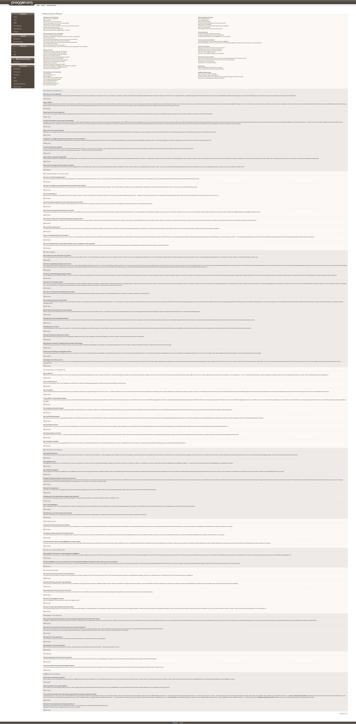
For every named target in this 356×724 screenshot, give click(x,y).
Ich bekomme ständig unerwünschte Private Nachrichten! (211, 35)
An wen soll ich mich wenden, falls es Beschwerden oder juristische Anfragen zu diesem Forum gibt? (220, 76)
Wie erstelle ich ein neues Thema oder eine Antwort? (55, 51)
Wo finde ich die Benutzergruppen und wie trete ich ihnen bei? (212, 23)
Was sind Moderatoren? (203, 20)
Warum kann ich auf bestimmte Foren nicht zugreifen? (55, 60)
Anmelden (175, 722)
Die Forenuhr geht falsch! (49, 37)
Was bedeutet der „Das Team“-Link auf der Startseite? (210, 28)
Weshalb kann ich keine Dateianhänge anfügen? (54, 61)
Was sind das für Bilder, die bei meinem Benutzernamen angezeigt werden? (60, 42)
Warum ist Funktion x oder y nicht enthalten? (208, 75)
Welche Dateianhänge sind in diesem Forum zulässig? (210, 67)
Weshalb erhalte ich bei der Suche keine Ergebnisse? (210, 49)
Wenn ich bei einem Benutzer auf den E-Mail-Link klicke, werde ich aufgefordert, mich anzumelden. (65, 46)
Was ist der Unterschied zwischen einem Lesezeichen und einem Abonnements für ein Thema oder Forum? (222, 58)
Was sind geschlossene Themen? (51, 83)
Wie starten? (17, 39)
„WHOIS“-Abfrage (155, 695)
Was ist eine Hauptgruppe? (204, 27)
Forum (43, 5)
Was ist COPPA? (47, 20)
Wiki (38, 5)
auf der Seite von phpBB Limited (194, 679)
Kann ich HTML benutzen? (49, 74)
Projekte (16, 32)
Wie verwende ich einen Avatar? (50, 43)
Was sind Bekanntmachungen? (50, 80)
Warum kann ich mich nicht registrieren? (52, 21)
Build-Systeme (17, 86)
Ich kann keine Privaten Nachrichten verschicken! (209, 33)
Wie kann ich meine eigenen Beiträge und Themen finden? (211, 53)
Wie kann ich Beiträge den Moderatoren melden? (54, 64)
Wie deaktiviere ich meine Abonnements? (207, 62)
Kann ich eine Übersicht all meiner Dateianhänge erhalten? (211, 69)
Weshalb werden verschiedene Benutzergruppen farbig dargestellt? (213, 25)
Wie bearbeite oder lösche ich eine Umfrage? (53, 58)
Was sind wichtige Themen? (49, 82)
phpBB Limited (237, 212)
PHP (15, 55)
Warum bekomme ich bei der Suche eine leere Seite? (210, 50)
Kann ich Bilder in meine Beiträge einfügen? (53, 77)
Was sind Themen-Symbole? (49, 84)
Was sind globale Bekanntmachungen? (52, 79)
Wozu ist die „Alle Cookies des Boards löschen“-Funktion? (56, 30)
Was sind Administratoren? (204, 18)
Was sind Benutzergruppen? (204, 21)
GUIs (15, 78)
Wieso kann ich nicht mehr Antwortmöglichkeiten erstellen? (56, 57)
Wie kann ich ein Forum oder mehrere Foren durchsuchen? (211, 47)
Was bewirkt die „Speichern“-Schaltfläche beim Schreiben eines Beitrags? (59, 65)
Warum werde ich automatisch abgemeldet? (53, 28)
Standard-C (17, 62)
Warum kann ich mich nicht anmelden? (52, 24)
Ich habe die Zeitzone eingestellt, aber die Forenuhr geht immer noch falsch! (60, 39)
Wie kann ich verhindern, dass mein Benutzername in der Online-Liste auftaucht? (61, 36)
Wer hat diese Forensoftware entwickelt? (207, 73)
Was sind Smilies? (47, 76)
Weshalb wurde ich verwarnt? (50, 62)
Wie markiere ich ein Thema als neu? (51, 68)
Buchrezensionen (18, 42)
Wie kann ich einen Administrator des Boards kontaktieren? (211, 78)
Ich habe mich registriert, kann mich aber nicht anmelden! (56, 23)
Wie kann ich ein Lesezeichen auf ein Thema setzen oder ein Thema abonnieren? (216, 59)
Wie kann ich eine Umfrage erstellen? (51, 55)
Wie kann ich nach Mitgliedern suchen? (207, 52)
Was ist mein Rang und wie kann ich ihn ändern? (54, 45)
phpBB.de (248, 212)
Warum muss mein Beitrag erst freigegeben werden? (55, 67)
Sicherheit (16, 75)
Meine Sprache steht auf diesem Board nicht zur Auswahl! (56, 40)
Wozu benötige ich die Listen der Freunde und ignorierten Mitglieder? (213, 41)
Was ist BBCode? (47, 73)
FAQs (15, 23)
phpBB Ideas (115, 687)
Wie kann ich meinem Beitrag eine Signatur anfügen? (55, 54)
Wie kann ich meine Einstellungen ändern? (52, 35)
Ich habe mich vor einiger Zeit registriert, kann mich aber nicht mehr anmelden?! (61, 25)
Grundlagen (17, 72)
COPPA (126, 122)
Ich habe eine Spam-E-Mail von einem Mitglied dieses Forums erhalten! (214, 36)
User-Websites (17, 29)
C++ (15, 52)
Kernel (15, 81)
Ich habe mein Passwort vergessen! (51, 27)
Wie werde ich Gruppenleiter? (204, 24)
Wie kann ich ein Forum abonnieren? (206, 61)
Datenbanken (17, 69)
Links (15, 20)
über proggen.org (51, 5)
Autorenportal (18, 26)
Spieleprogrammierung (19, 84)
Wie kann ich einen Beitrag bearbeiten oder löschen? (55, 52)
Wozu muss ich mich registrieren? (51, 18)
